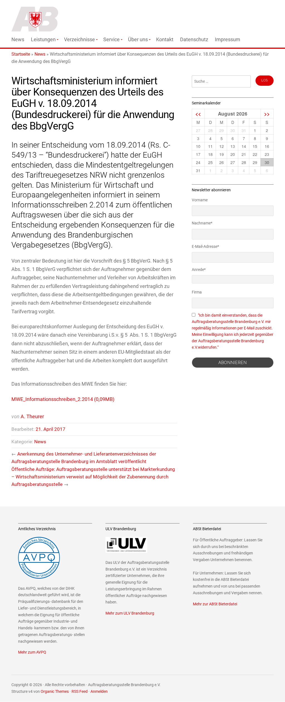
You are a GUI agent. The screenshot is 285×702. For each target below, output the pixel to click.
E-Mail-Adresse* (205, 246)
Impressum (227, 39)
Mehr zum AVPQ (32, 652)
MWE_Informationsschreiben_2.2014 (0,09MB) (62, 399)
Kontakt (164, 39)
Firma (197, 292)
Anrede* (199, 269)
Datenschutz (194, 39)
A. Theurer (32, 416)
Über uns (138, 39)
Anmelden (99, 691)
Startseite (20, 54)
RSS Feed (80, 691)
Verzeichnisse (79, 39)
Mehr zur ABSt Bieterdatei (215, 604)
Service (111, 39)
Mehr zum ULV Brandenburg (129, 613)
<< (198, 113)
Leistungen (43, 39)
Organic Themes (55, 691)
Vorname (200, 200)
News (17, 39)
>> (267, 113)
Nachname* (202, 223)
